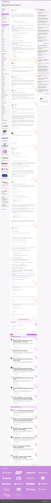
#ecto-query (3, 96)
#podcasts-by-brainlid (5, 95)
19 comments (14, 54)
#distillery (3, 112)
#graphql (3, 105)
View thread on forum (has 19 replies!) (17, 325)
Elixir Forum (45, 45)
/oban (2, 35)
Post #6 (34, 178)
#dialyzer (3, 88)
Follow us (4, 209)
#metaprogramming (4, 120)
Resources (3, 15)
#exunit (3, 80)
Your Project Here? (4, 51)
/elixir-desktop (4, 44)
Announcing (16, 417)
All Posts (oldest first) (5, 201)
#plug (2, 72)
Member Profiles (46, 71)
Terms (10, 501)
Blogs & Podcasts (40, 58)
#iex (2, 104)
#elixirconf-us (3, 101)
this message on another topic (17, 277)
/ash (13, 402)
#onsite (3, 87)
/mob (2, 43)
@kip (13, 150)
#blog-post (3, 97)
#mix (2, 67)
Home (13, 329)
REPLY (12, 334)
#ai (2, 100)
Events (3, 20)
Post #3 (34, 101)
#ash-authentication (17, 402)
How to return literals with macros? (11, 5)
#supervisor (3, 109)
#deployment (3, 60)
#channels (3, 79)
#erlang (3, 63)
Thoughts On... (4, 27)
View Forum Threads (37, 1)
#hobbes (24, 423)
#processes (3, 113)
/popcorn (3, 48)
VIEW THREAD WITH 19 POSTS (31, 334)
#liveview (21, 450)
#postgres (3, 76)
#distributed (20, 423)
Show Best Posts (4, 200)
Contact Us (3, 500)
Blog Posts (44, 58)
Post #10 (34, 316)
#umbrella (3, 92)
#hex (2, 117)
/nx (2, 36)
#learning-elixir (4, 59)
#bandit (17, 383)
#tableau (14, 451)
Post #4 (34, 129)
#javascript (3, 84)
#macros (3, 6)
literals (14, 328)
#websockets (3, 108)
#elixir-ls (3, 99)
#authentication (4, 91)
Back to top (10, 500)
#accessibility (27, 450)
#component (31, 450)
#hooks (24, 450)
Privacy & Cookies (14, 501)
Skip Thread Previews (5, 206)
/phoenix (14, 363)
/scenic (3, 40)
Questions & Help (17, 329)
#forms (3, 116)
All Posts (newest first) (5, 202)
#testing (3, 64)
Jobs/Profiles (3, 19)
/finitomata (3, 47)
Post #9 (34, 298)
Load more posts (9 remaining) (23, 319)
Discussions (20, 409)
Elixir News (3, 10)
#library (14, 423)
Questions (22, 329)
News (13, 417)
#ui (18, 450)
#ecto (2, 55)
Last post (34, 331)
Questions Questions (46, 43)
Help (7, 500)
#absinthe (3, 68)
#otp (2, 71)
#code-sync (3, 83)
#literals (6, 6)
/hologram (3, 39)
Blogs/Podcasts (4, 16)
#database (16, 423)
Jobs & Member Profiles (41, 71)
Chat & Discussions (15, 409)
